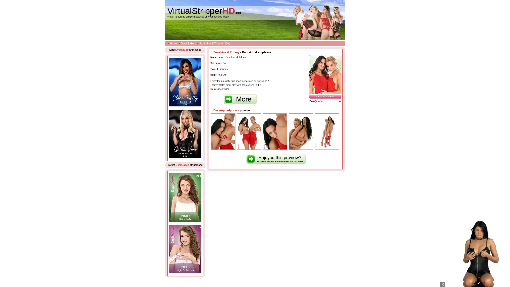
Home (174, 43)
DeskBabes (188, 43)
